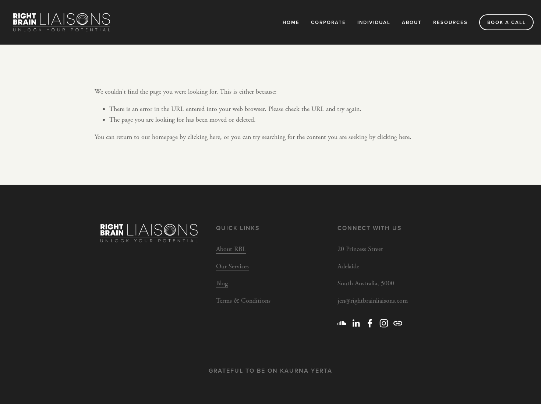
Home (291, 22)
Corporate (328, 22)
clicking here (204, 137)
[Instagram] (383, 323)
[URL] (397, 323)
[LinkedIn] (355, 323)
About (412, 22)
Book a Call (506, 22)
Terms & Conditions (243, 300)
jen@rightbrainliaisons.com (372, 300)
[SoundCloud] (341, 323)
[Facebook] (369, 323)
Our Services (232, 266)
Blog (222, 283)
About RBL (231, 249)
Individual (373, 22)
